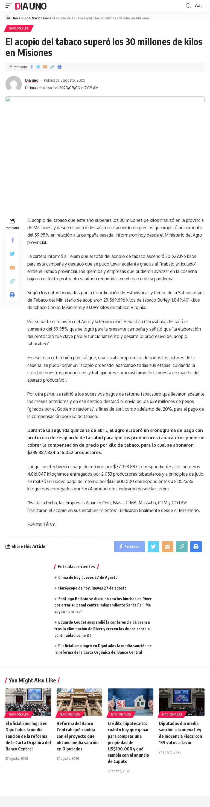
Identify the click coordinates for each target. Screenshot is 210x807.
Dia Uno (30, 5)
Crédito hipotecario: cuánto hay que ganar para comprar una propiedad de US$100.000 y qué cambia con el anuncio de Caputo (128, 742)
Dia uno (31, 80)
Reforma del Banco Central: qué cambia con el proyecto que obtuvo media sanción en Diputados (78, 736)
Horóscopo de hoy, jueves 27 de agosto (92, 588)
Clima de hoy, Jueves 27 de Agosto (88, 577)
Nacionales (19, 28)
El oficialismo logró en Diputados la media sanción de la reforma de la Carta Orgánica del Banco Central (28, 736)
